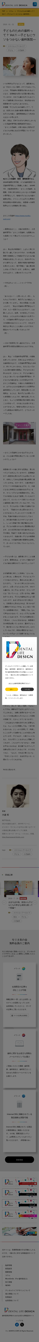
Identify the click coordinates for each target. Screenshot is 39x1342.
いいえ (27, 689)
